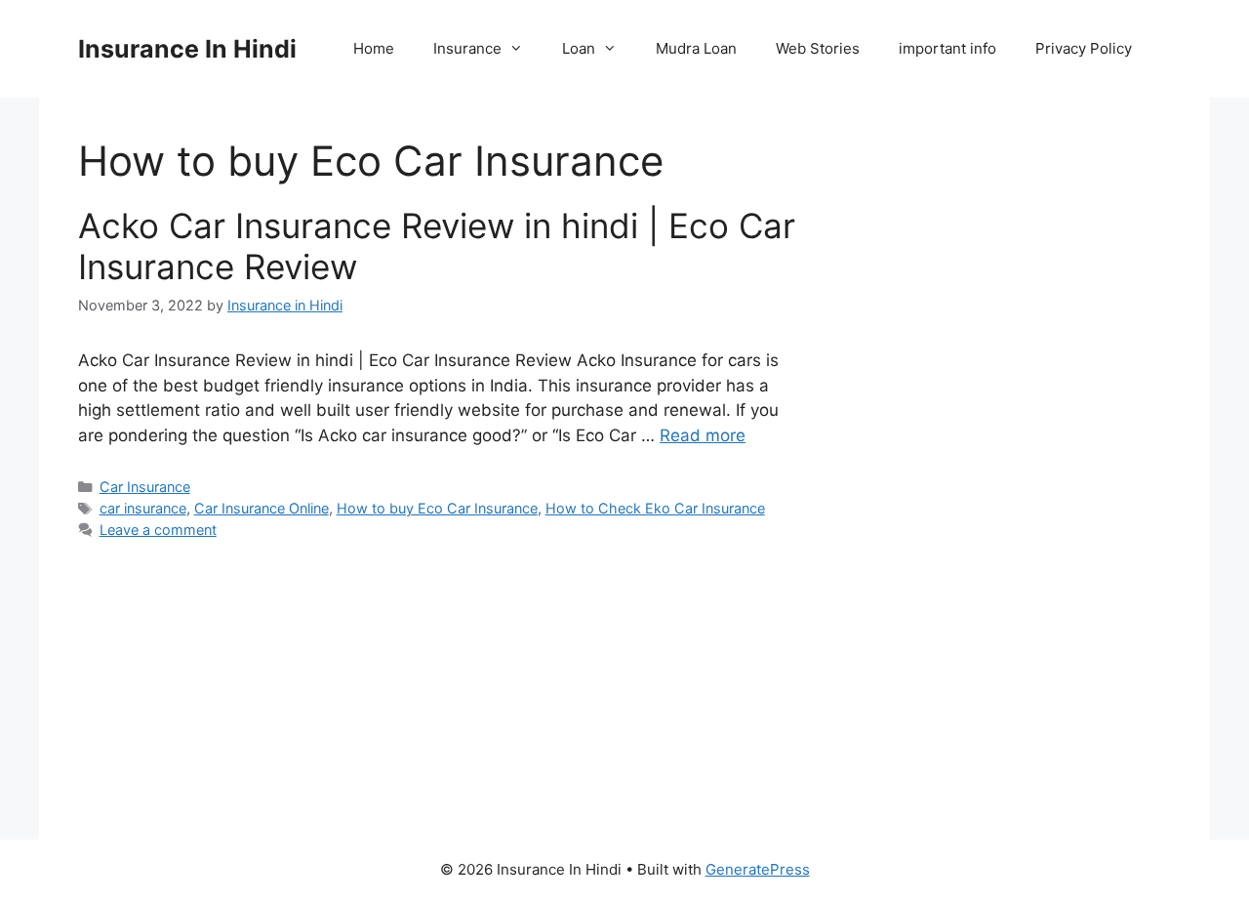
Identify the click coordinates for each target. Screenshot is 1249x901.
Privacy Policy (1083, 48)
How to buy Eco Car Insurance (437, 508)
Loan (578, 48)
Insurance (467, 48)
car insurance (143, 508)
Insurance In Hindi (187, 48)
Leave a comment (158, 529)
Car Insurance (145, 486)
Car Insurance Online (261, 508)
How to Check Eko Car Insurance (655, 508)
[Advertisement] (1007, 468)
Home (373, 48)
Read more (702, 435)
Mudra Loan (696, 48)
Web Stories (818, 48)
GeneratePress (757, 869)
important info (947, 48)
